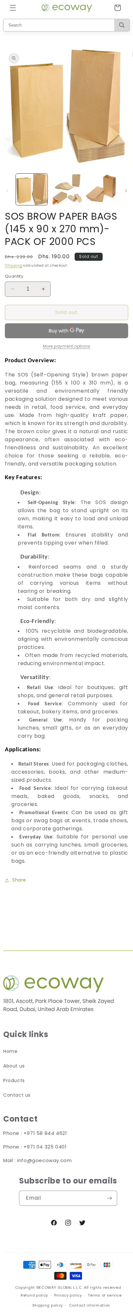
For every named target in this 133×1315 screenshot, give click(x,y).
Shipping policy (47, 1305)
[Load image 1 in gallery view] (31, 189)
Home (10, 1051)
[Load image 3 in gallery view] (101, 189)
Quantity (14, 276)
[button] (13, 8)
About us (14, 1066)
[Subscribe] (110, 1198)
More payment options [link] (66, 346)
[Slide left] (7, 191)
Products (14, 1080)
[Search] (121, 25)
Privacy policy (68, 1295)
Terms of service (104, 1295)
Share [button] (19, 880)
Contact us (17, 1095)
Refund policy (34, 1295)
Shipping (13, 265)
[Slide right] (126, 191)
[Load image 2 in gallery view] (66, 189)
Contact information (89, 1305)
